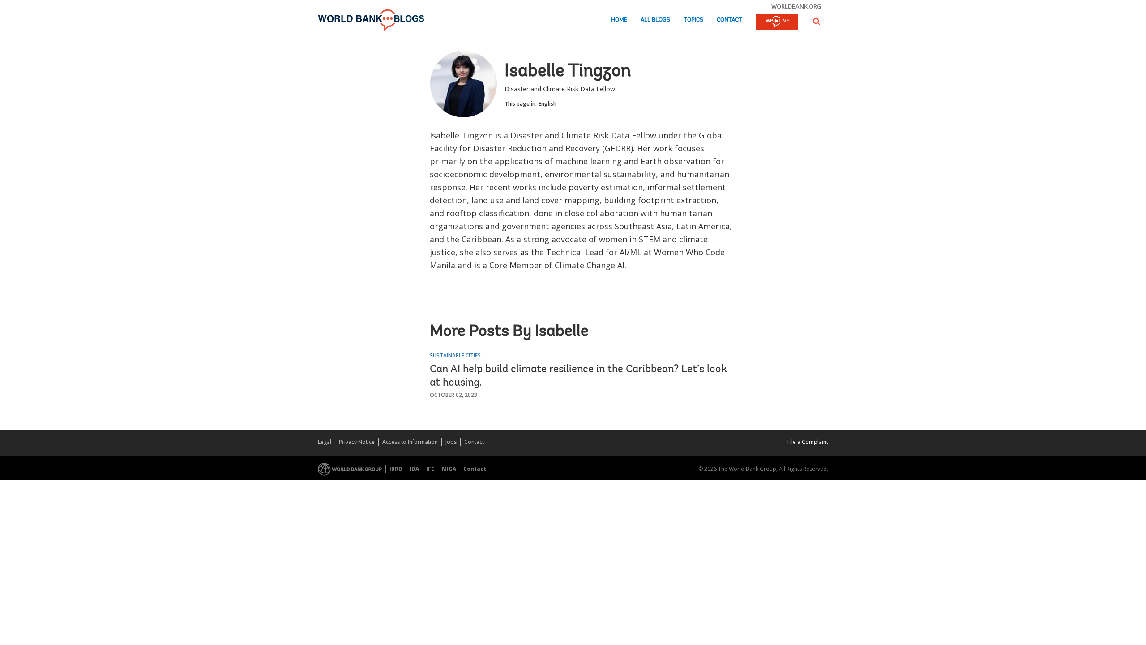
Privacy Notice (357, 442)
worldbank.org (796, 6)
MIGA (449, 469)
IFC (430, 469)
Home (619, 20)
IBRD (395, 469)
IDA (414, 469)
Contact (729, 20)
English (547, 104)
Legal (324, 442)
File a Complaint (807, 442)
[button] (816, 21)
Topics (693, 20)
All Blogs (655, 20)
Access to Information (410, 442)
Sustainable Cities (455, 355)
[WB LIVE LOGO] (777, 22)
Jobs (451, 442)
